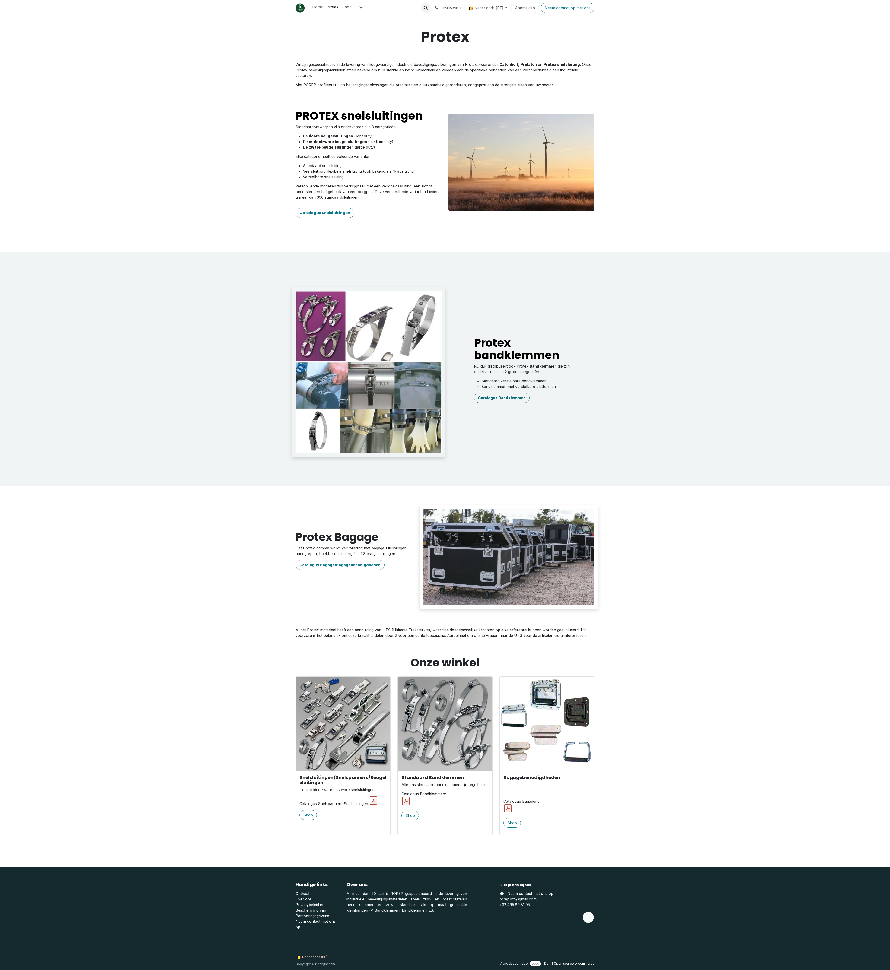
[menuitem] (317, 7)
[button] (426, 8)
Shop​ (308, 815)
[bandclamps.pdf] (405, 801)
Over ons (304, 899)
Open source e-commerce (574, 963)
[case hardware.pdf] (507, 808)
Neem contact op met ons (568, 8)
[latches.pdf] (373, 800)
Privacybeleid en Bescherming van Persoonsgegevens (312, 910)
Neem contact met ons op (530, 893)
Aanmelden (525, 8)
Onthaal (302, 893)
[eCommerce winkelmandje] (362, 7)
